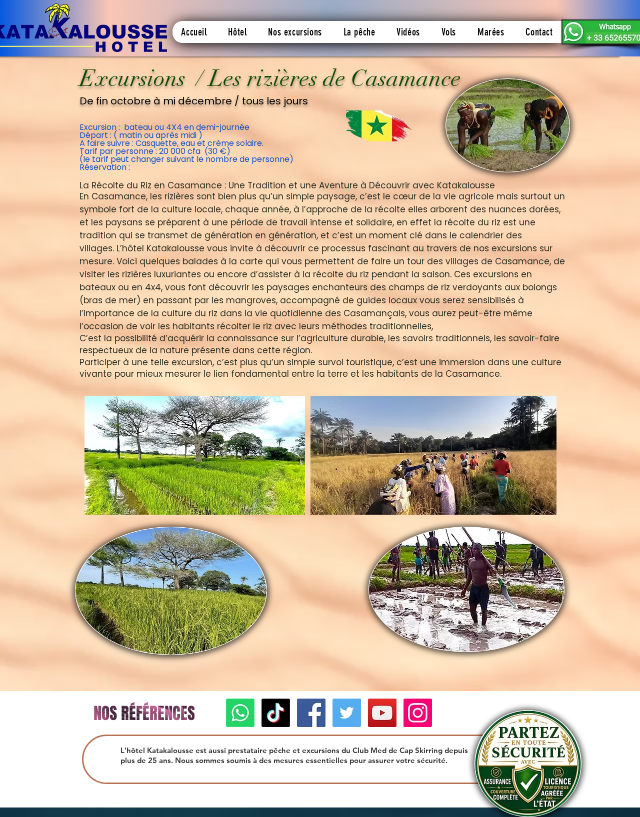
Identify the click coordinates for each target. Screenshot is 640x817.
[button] (238, 32)
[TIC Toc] (276, 713)
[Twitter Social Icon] (346, 713)
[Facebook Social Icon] (311, 713)
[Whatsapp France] (240, 713)
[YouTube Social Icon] (382, 713)
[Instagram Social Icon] (418, 713)
